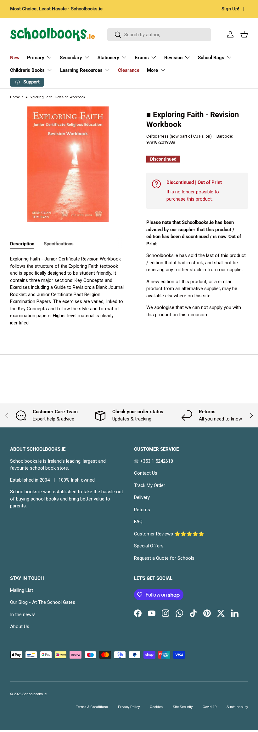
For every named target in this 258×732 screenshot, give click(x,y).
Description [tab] (22, 244)
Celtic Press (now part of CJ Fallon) (179, 136)
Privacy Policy (129, 707)
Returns (142, 509)
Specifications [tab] (59, 244)
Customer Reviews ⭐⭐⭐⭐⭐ (169, 534)
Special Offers (149, 546)
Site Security (183, 707)
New (15, 57)
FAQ (138, 521)
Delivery (142, 497)
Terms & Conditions (92, 707)
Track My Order (149, 485)
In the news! (22, 614)
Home (15, 97)
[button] (244, 34)
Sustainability (237, 707)
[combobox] (159, 34)
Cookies (156, 707)
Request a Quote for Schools (164, 558)
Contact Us (145, 473)
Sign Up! (230, 9)
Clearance (128, 70)
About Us (19, 626)
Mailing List (21, 590)
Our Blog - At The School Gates (42, 602)
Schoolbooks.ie (34, 694)
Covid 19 (209, 707)
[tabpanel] (68, 290)
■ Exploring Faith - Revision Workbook (55, 97)
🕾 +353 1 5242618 (153, 461)
